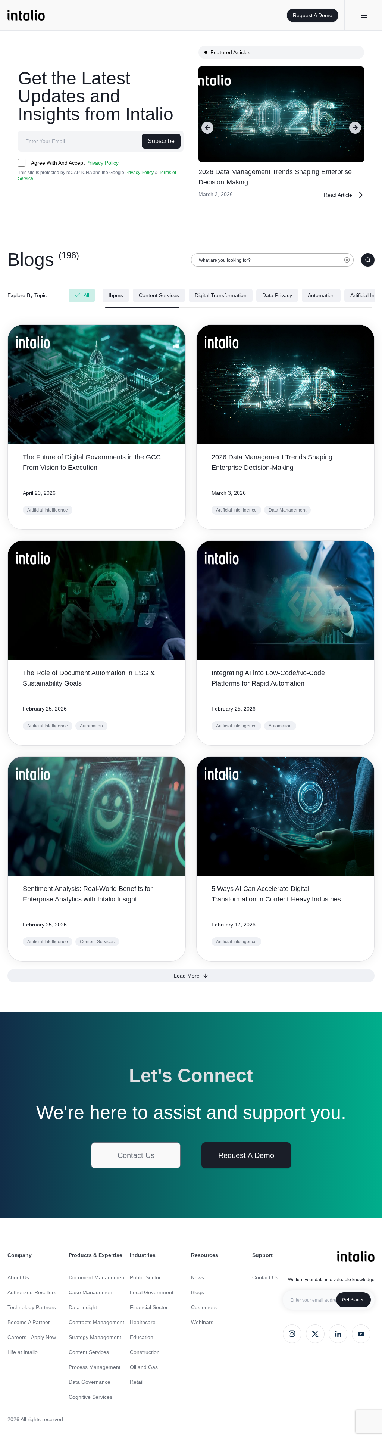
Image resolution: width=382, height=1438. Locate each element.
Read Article (338, 195)
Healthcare (143, 1322)
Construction (145, 1352)
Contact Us (136, 1155)
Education (141, 1337)
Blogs (197, 1292)
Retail (136, 1382)
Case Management (91, 1292)
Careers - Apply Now (31, 1337)
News (197, 1277)
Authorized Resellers (31, 1292)
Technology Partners (31, 1307)
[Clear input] (347, 263)
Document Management (97, 1277)
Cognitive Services (90, 1397)
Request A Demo (312, 15)
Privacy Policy (102, 163)
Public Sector (145, 1277)
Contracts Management (96, 1322)
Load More (187, 976)
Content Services (89, 1352)
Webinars (202, 1322)
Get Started (353, 1299)
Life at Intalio (22, 1352)
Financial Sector (149, 1307)
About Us (18, 1277)
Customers (204, 1307)
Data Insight (83, 1307)
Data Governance (89, 1382)
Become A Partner (28, 1322)
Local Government (151, 1292)
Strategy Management (95, 1337)
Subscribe (161, 141)
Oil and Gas (144, 1367)
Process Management (94, 1367)
